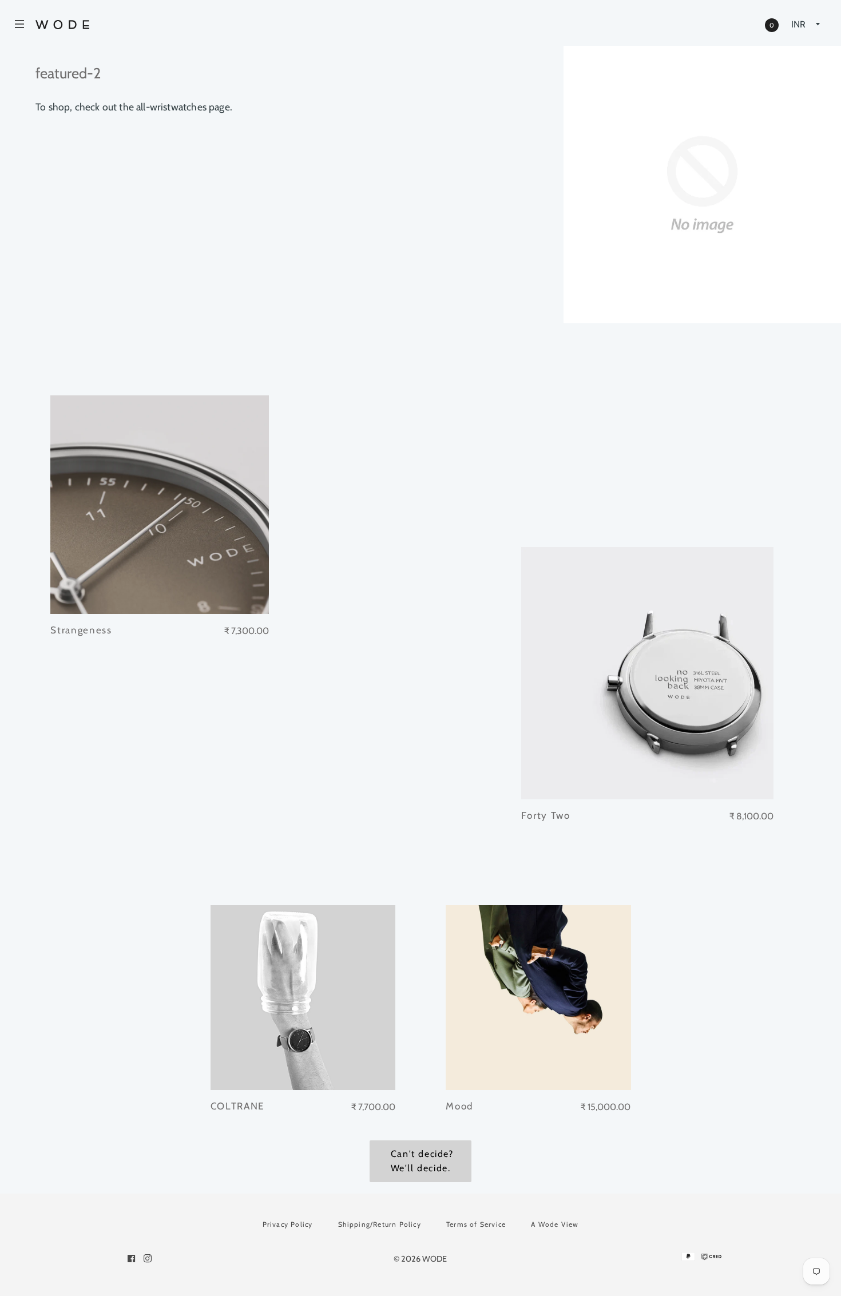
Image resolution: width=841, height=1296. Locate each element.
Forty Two (545, 815)
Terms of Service (476, 1224)
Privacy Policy (288, 1224)
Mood (459, 1106)
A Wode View (554, 1224)
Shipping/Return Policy (379, 1224)
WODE (434, 1259)
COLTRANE (238, 1106)
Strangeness (81, 630)
